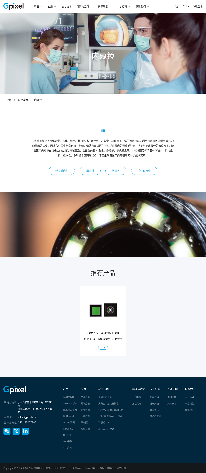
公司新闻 (136, 397)
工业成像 (85, 397)
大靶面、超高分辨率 (108, 403)
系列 (68, 397)
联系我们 (190, 389)
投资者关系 (155, 416)
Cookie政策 (90, 468)
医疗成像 (23, 100)
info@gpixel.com (27, 417)
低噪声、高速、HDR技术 (110, 410)
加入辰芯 (171, 403)
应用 (9, 100)
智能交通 (85, 429)
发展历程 (154, 403)
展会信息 (136, 403)
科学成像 (85, 403)
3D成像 (84, 422)
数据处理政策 (106, 468)
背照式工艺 (104, 422)
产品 (65, 389)
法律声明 (76, 468)
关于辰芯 (155, 389)
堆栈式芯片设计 (106, 429)
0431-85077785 (27, 422)
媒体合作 (189, 410)
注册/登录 (198, 6)
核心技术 (103, 389)
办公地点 (189, 397)
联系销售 (189, 403)
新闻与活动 (138, 389)
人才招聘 (172, 389)
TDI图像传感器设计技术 (110, 416)
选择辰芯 (171, 397)
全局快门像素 (105, 397)
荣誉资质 (154, 410)
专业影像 (85, 410)
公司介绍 (154, 397)
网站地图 (121, 468)
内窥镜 (38, 100)
